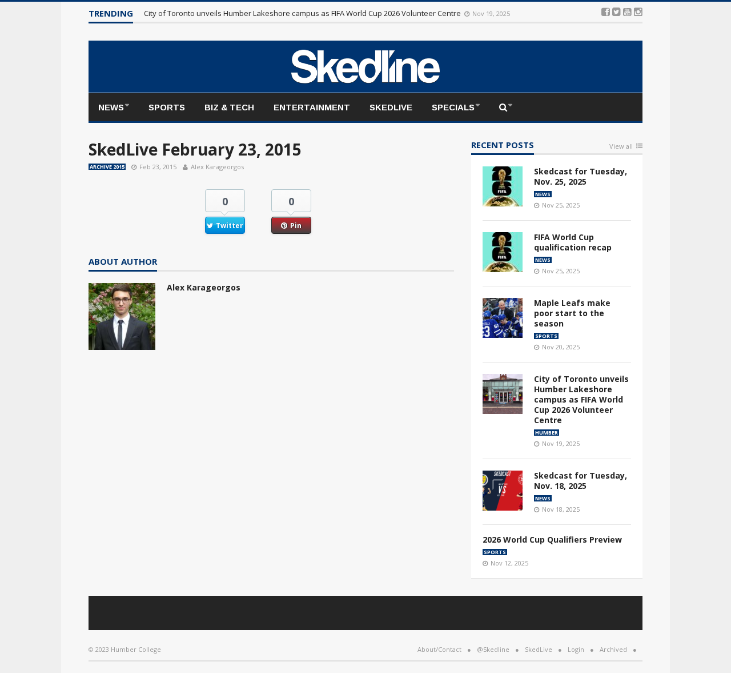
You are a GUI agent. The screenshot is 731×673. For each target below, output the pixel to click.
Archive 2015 (107, 167)
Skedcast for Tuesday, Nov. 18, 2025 (580, 480)
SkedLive (390, 107)
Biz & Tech (229, 107)
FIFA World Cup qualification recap (573, 242)
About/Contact (439, 649)
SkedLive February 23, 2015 (195, 149)
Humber (546, 432)
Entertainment (312, 107)
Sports (166, 107)
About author (123, 262)
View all (621, 146)
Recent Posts (502, 145)
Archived (613, 649)
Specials (453, 107)
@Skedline (493, 649)
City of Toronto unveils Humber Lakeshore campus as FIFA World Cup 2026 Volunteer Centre (303, 13)
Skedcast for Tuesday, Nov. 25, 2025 (580, 176)
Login (576, 649)
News (111, 107)
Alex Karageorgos (217, 166)
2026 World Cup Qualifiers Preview (552, 539)
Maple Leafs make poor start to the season (572, 313)
